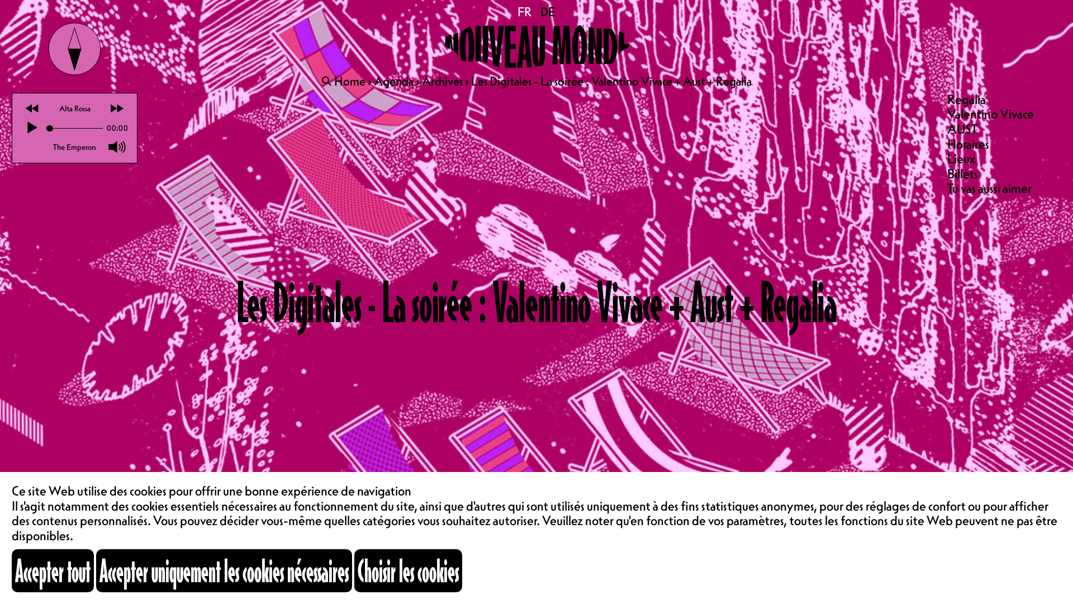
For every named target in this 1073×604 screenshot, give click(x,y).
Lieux (961, 159)
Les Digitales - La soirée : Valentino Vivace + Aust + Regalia (611, 81)
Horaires (968, 144)
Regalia (966, 99)
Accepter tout (53, 570)
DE (548, 11)
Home (349, 81)
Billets (962, 174)
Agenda (394, 81)
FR (525, 11)
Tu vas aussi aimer (989, 188)
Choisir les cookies (408, 570)
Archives (442, 81)
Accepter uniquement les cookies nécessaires (224, 570)
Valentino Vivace (990, 114)
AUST (962, 129)
